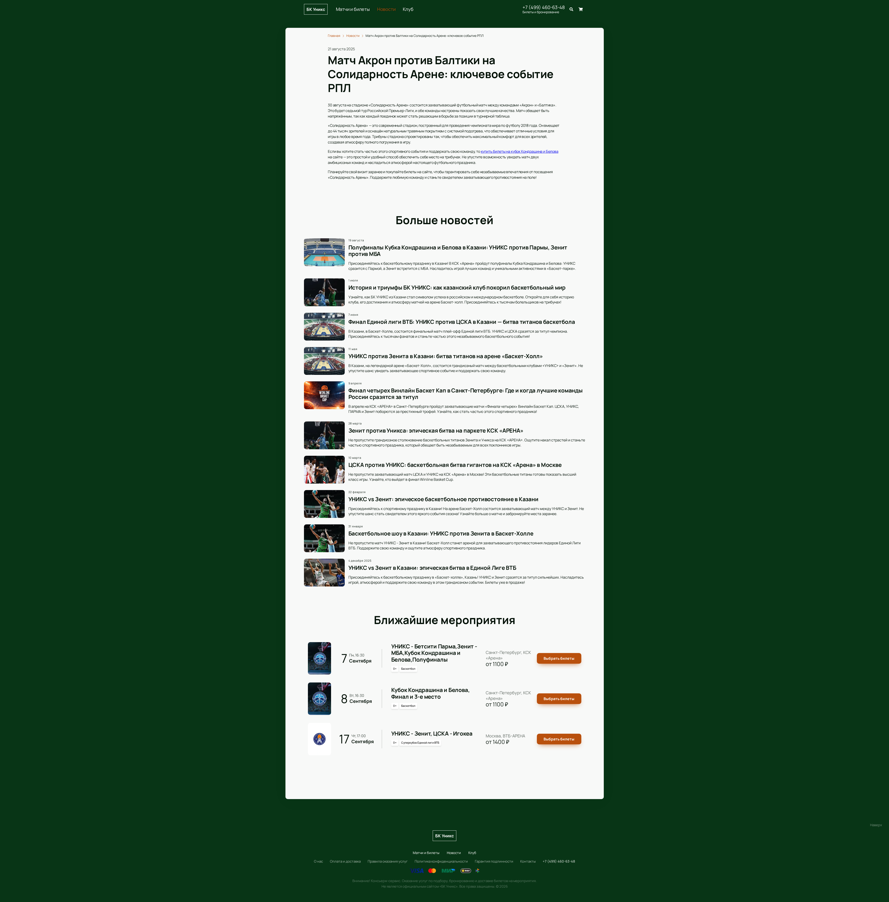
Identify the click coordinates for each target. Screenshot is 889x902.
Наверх (876, 824)
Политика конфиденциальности (441, 861)
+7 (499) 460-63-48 (544, 7)
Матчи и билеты (353, 9)
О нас (318, 861)
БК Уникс (316, 9)
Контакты (528, 861)
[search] (571, 9)
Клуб (408, 9)
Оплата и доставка (345, 861)
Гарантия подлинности (494, 861)
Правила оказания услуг (388, 861)
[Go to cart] (580, 9)
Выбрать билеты (559, 658)
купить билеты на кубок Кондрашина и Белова (519, 151)
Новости (386, 9)
